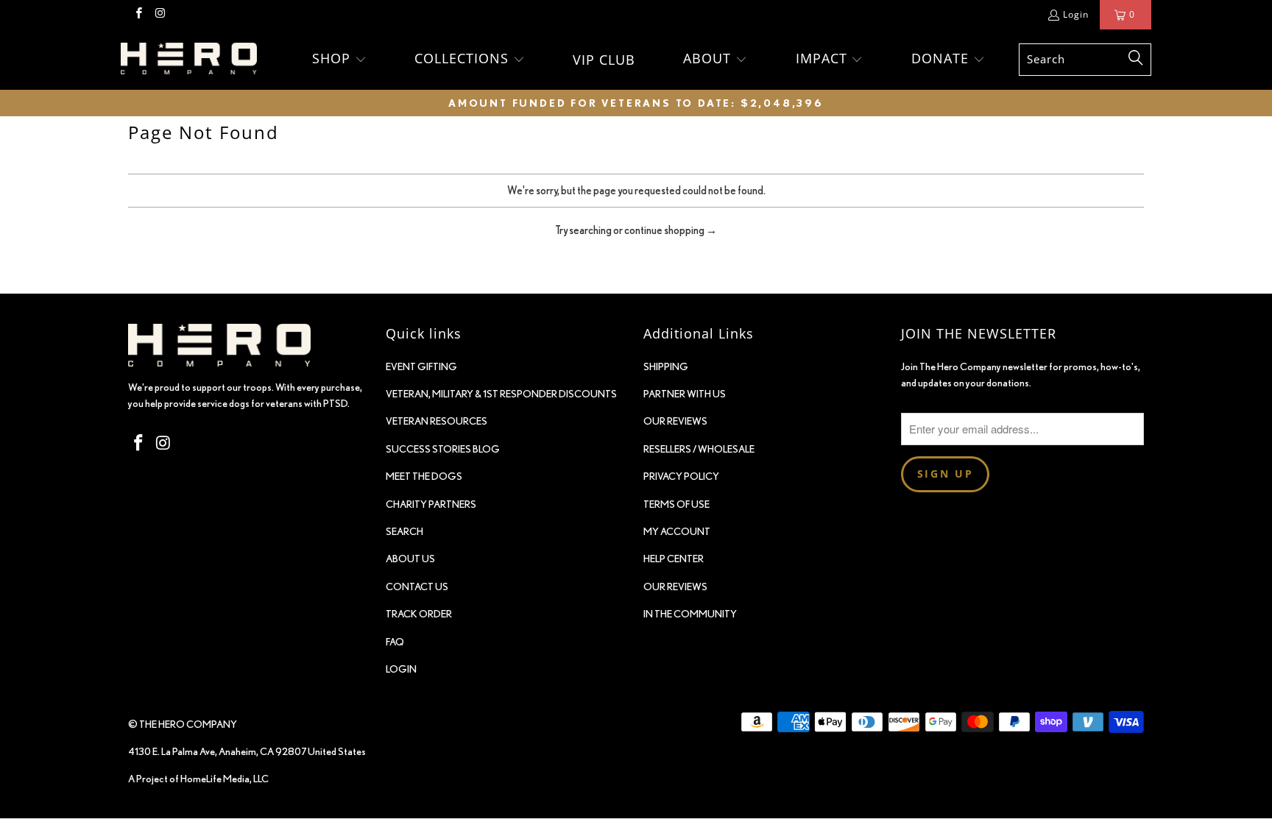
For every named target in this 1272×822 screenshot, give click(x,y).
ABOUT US (410, 558)
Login (1076, 14)
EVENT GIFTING (421, 366)
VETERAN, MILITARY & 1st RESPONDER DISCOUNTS (501, 394)
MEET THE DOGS (424, 476)
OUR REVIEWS (675, 421)
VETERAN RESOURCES (436, 421)
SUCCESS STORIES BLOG (443, 449)
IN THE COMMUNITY (690, 614)
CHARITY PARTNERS (431, 504)
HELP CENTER (673, 558)
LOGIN (401, 669)
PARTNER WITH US (684, 394)
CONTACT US (417, 586)
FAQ (395, 642)
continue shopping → (670, 230)
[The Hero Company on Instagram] (159, 14)
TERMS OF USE (676, 504)
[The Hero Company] (189, 60)
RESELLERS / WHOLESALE (699, 449)
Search (404, 531)
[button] (339, 59)
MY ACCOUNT (676, 531)
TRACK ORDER (419, 614)
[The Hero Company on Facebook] (138, 14)
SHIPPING (665, 366)
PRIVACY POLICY (681, 476)
